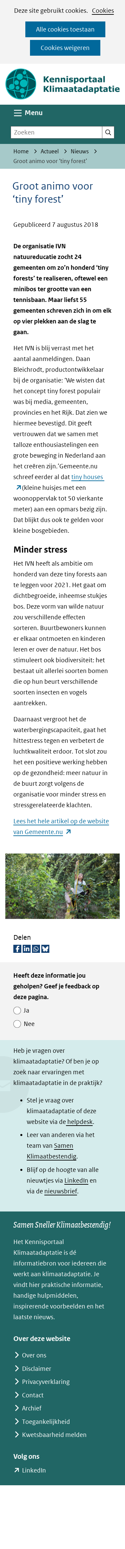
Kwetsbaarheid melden (54, 1435)
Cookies (103, 10)
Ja (26, 1010)
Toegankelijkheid (46, 1422)
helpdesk (79, 1122)
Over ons (34, 1355)
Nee (29, 1024)
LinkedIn (76, 1180)
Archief (31, 1408)
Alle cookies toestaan (65, 29)
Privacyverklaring (46, 1382)
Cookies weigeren (65, 48)
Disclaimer (36, 1369)
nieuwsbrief (60, 1191)
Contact (33, 1395)
